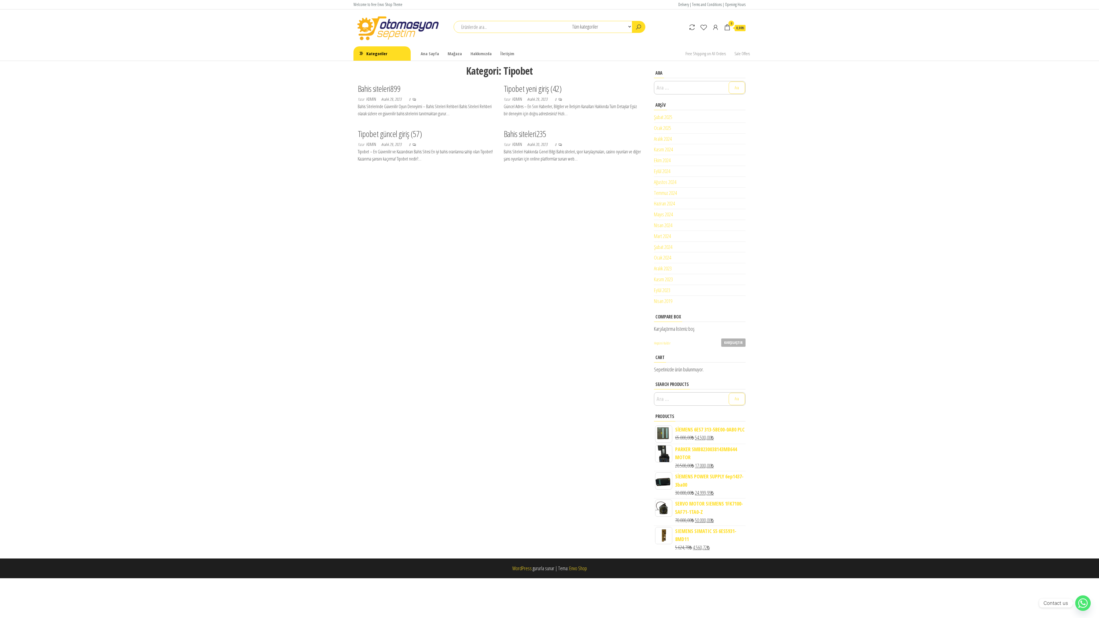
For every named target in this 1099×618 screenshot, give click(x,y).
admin (371, 99)
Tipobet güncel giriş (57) (390, 134)
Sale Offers (742, 53)
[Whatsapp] (1083, 603)
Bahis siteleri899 (379, 88)
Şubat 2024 (663, 246)
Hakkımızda (481, 53)
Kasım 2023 (663, 279)
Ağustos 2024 (665, 182)
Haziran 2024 (664, 203)
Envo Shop (578, 568)
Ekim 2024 (662, 160)
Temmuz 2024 (665, 192)
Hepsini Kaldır (662, 343)
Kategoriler (376, 53)
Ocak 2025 (662, 127)
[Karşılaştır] (692, 27)
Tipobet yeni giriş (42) (533, 88)
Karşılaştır (733, 342)
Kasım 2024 (663, 149)
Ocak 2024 (662, 257)
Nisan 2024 (663, 225)
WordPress (522, 568)
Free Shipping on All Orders (705, 53)
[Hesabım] (715, 27)
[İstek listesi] (703, 27)
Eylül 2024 (662, 171)
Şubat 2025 (663, 117)
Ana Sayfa (430, 53)
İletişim (507, 53)
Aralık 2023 (663, 268)
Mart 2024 (662, 236)
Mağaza (455, 53)
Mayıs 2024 (663, 214)
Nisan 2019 (663, 301)
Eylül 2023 (662, 290)
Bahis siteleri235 (525, 134)
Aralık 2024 (663, 138)
